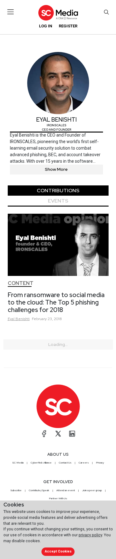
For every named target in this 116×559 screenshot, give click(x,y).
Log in (45, 26)
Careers (84, 462)
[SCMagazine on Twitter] (58, 433)
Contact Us (65, 462)
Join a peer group (92, 490)
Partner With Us (58, 498)
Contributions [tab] (58, 190)
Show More (56, 169)
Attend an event (65, 490)
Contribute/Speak (39, 490)
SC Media (18, 462)
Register (68, 26)
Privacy (100, 462)
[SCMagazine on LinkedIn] (72, 433)
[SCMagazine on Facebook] (44, 433)
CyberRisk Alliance (41, 462)
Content (20, 283)
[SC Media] (58, 12)
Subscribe (16, 490)
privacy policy (90, 535)
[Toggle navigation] (10, 11)
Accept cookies (58, 551)
